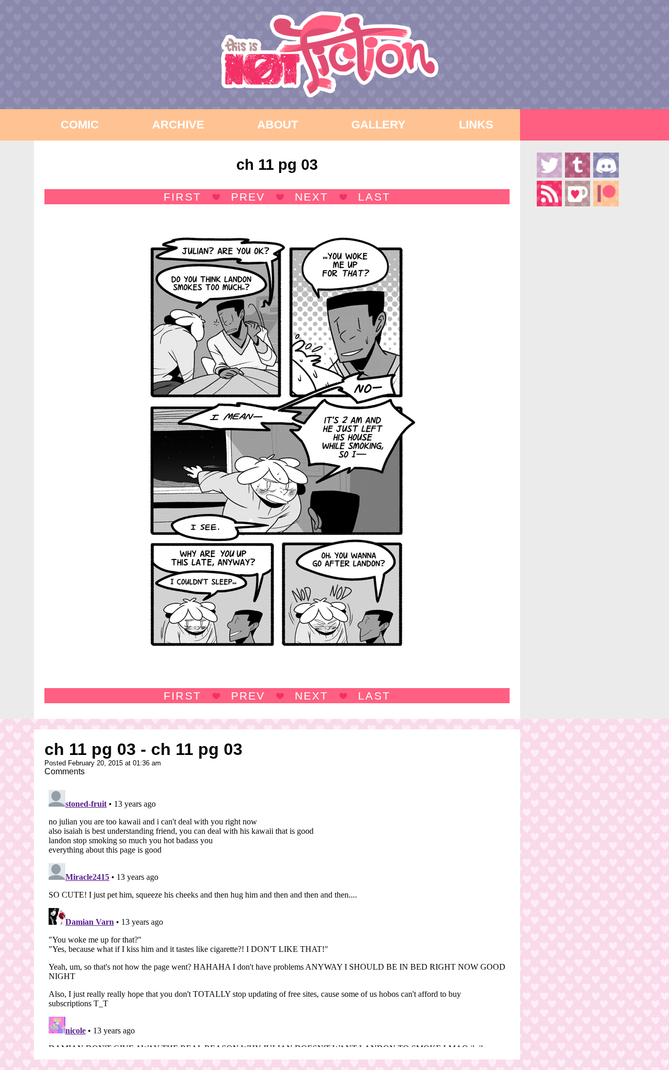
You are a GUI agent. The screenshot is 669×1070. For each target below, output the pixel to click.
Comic (80, 124)
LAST (374, 197)
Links (476, 124)
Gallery (378, 124)
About (277, 124)
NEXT (311, 197)
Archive (178, 124)
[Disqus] (277, 916)
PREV (248, 197)
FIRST (182, 197)
